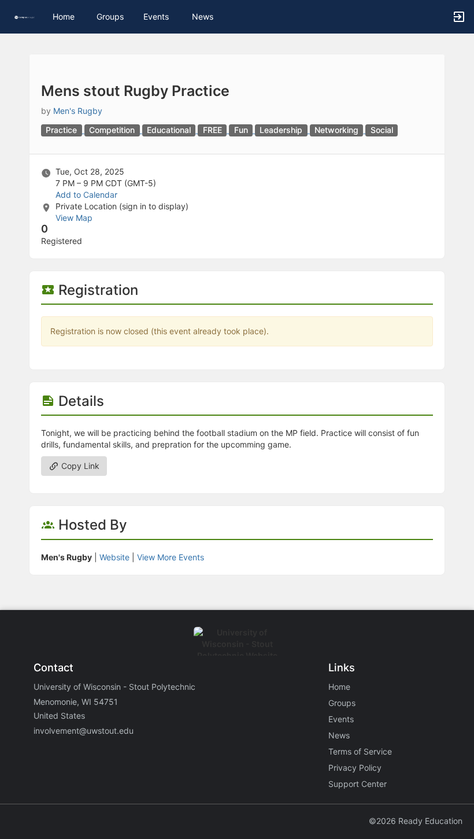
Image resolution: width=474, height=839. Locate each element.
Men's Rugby (77, 111)
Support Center (357, 784)
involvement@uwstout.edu (84, 730)
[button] (25, 16)
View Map (73, 218)
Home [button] (64, 16)
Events (156, 16)
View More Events (170, 557)
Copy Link (79, 466)
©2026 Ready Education (415, 821)
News (202, 16)
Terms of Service (360, 751)
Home (339, 687)
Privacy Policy (355, 768)
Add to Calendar (86, 194)
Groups (110, 16)
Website (114, 557)
